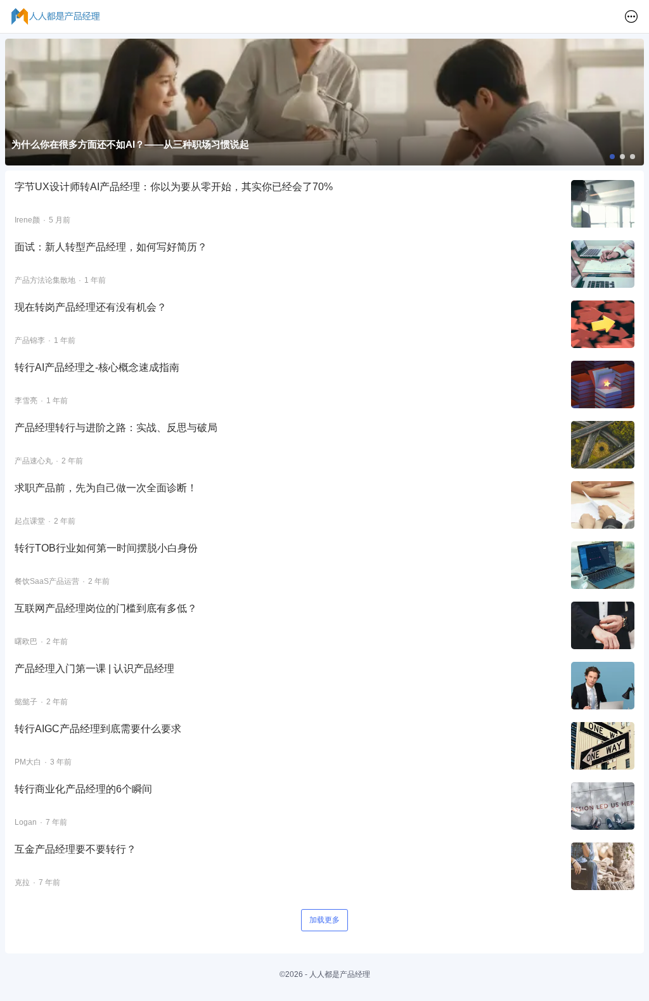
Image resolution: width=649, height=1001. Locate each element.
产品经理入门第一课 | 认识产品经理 (94, 668)
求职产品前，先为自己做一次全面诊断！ (106, 487)
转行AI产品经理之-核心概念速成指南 (97, 367)
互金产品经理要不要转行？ (75, 849)
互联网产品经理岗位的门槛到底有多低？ (106, 608)
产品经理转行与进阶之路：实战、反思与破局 (116, 427)
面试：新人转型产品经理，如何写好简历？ (111, 247)
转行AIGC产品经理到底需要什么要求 (98, 728)
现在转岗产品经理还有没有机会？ (91, 307)
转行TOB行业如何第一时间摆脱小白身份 (106, 548)
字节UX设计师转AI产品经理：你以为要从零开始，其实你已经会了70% (174, 186)
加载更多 (324, 919)
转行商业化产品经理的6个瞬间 (83, 789)
